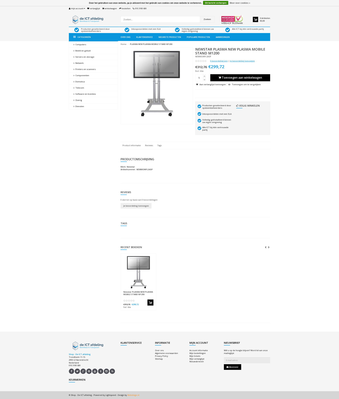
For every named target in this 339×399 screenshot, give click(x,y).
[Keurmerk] (232, 19)
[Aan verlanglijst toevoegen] (145, 290)
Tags (159, 145)
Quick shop (130, 290)
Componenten (82, 75)
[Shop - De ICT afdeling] (87, 19)
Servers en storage (84, 56)
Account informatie (198, 350)
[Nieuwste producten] (112, 371)
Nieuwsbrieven (196, 361)
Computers (80, 44)
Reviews (149, 145)
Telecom (79, 87)
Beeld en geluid (83, 50)
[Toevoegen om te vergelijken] (151, 290)
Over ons (125, 37)
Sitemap (159, 358)
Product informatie (132, 145)
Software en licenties (85, 94)
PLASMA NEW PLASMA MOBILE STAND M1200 (151, 44)
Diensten (79, 106)
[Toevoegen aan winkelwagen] (150, 303)
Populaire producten (198, 37)
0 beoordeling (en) (219, 61)
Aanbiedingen (223, 37)
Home (123, 44)
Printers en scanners (85, 69)
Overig (78, 100)
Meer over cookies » (240, 3)
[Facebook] (71, 371)
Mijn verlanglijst (196, 358)
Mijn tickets (194, 356)
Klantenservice (144, 37)
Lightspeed (111, 395)
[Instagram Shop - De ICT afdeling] (106, 371)
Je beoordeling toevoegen (242, 61)
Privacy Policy (161, 356)
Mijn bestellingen (197, 353)
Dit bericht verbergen (215, 3)
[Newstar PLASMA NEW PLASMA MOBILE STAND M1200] (138, 272)
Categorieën (84, 37)
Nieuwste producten (170, 37)
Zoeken (207, 19)
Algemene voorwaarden (166, 353)
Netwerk (79, 63)
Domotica (80, 81)
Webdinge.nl (133, 395)
